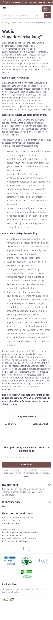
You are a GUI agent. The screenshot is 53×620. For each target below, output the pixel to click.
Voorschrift (37, 492)
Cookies (5, 592)
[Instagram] (29, 549)
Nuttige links (8, 489)
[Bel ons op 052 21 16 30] (39, 9)
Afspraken (7, 492)
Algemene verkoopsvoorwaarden (15, 589)
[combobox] (23, 15)
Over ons (19, 489)
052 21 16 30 (17, 530)
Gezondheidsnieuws (18, 23)
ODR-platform (15, 592)
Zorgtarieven (8, 495)
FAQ (4, 506)
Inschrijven (26, 464)
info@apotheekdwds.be (26, 533)
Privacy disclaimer (37, 589)
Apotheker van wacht (34, 489)
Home (4, 23)
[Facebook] (24, 549)
